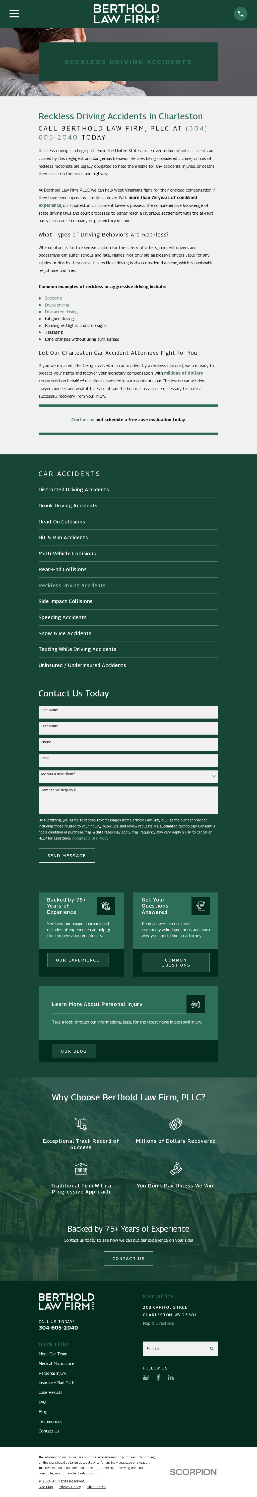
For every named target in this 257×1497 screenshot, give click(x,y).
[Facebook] (158, 1377)
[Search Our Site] (212, 1349)
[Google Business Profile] (146, 1377)
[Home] (126, 13)
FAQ (42, 1402)
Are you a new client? (58, 774)
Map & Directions (158, 1323)
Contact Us (128, 1258)
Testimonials (50, 1421)
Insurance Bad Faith (56, 1382)
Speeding (53, 298)
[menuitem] (129, 489)
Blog (43, 1411)
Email (45, 758)
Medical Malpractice (56, 1363)
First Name (49, 710)
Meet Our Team (53, 1353)
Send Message (66, 855)
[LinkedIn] (171, 1377)
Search (153, 1348)
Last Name (49, 726)
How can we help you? (58, 790)
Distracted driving (61, 311)
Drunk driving (57, 305)
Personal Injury (52, 1373)
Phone (46, 742)
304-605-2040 (58, 1327)
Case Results (50, 1392)
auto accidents (194, 150)
